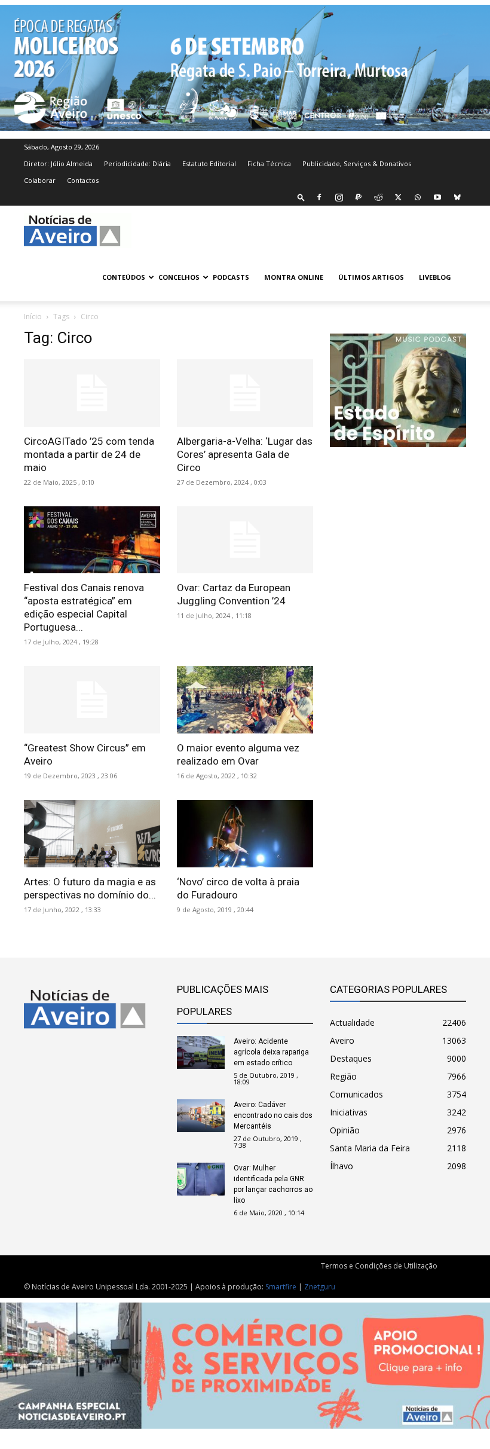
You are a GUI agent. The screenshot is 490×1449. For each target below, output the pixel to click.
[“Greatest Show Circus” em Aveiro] (92, 699)
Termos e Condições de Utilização (379, 1266)
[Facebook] (319, 197)
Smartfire (280, 1287)
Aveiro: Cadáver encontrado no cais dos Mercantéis (273, 1115)
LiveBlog (435, 277)
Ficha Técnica (269, 163)
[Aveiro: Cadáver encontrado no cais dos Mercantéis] (201, 1115)
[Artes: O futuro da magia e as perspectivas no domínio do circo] (92, 833)
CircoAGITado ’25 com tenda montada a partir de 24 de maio (89, 454)
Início (33, 316)
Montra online (293, 277)
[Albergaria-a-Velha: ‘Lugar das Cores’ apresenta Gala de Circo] (245, 393)
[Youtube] (437, 197)
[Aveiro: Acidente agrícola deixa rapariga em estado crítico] (201, 1052)
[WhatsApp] (418, 197)
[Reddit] (378, 197)
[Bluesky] (457, 197)
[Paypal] (359, 197)
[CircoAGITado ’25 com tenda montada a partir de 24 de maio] (92, 393)
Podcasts (231, 277)
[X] (398, 197)
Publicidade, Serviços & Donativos (356, 163)
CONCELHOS (179, 277)
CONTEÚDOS (123, 277)
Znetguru (319, 1287)
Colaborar (40, 180)
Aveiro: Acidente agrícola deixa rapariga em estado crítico (271, 1052)
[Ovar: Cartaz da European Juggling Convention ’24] (245, 540)
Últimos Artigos (371, 277)
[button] (301, 196)
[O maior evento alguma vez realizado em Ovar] (245, 699)
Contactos (83, 180)
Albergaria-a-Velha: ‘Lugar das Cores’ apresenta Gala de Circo (245, 454)
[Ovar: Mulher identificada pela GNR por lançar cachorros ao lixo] (201, 1179)
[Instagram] (339, 197)
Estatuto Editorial (209, 163)
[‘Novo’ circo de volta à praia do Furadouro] (245, 833)
